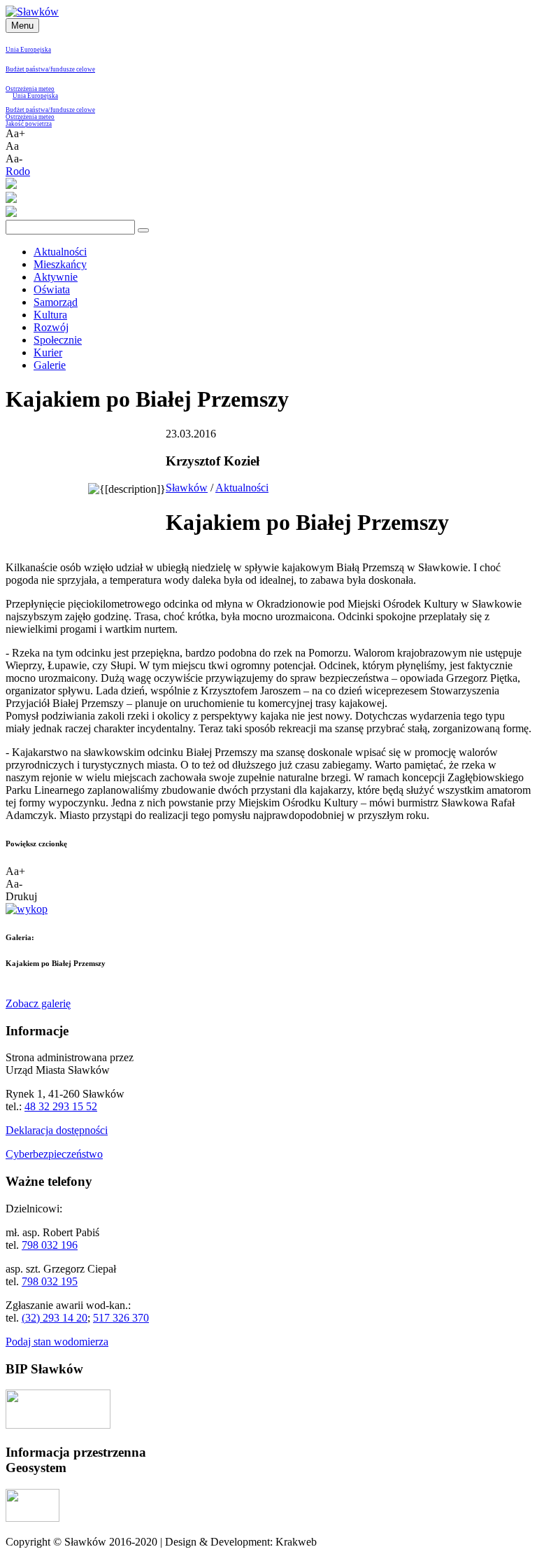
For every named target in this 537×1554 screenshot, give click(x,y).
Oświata (52, 289)
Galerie (50, 365)
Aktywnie (56, 277)
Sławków (187, 487)
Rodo (18, 171)
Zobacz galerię (38, 1003)
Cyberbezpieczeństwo (54, 1154)
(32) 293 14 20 (54, 1318)
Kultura (50, 315)
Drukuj (21, 896)
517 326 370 (121, 1318)
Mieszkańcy (60, 264)
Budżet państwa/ (28, 69)
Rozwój (51, 327)
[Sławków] (32, 12)
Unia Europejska (28, 49)
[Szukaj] (143, 230)
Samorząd (56, 302)
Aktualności (60, 252)
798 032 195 (50, 1281)
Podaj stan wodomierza (57, 1342)
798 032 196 (50, 1245)
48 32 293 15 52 (60, 1106)
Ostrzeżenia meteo (30, 88)
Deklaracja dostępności (57, 1130)
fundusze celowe (72, 69)
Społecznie (58, 340)
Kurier (48, 352)
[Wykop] (27, 909)
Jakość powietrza (29, 123)
